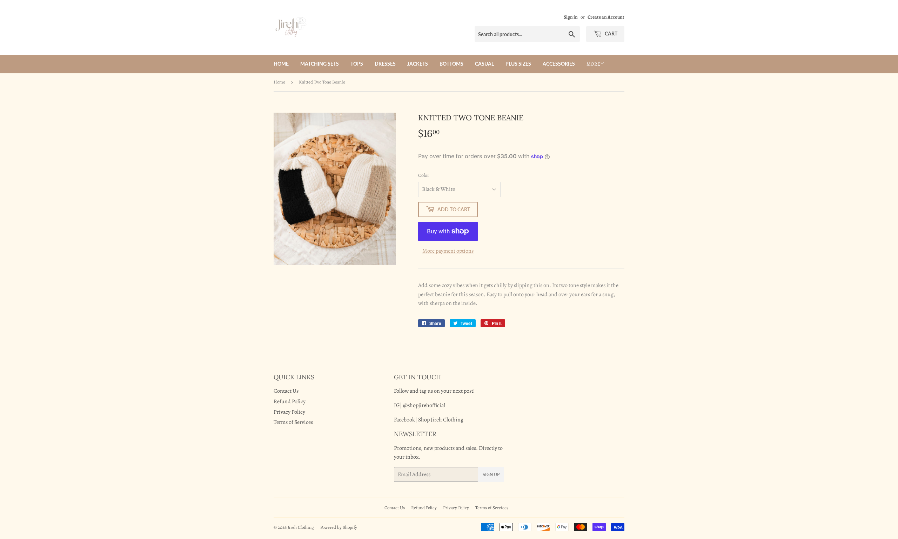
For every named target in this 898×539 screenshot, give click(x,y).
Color (423, 175)
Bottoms (451, 64)
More (593, 64)
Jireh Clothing (301, 527)
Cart (610, 33)
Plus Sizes (518, 64)
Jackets (417, 64)
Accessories (559, 64)
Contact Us (286, 391)
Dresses (385, 64)
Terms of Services (293, 422)
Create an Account (606, 17)
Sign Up (491, 474)
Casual (484, 64)
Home (281, 64)
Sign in (571, 17)
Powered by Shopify (338, 527)
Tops (356, 64)
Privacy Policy (289, 412)
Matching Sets (319, 64)
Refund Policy (290, 401)
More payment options (448, 251)
